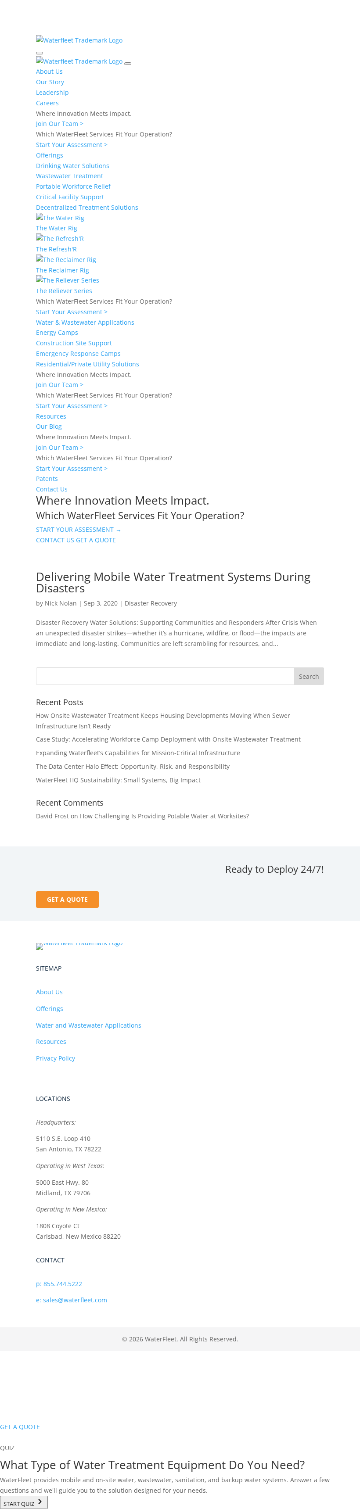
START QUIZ (20, 1504)
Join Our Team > (59, 123)
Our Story (50, 82)
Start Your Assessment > (72, 144)
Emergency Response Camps (78, 353)
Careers (47, 103)
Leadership (52, 92)
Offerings (49, 155)
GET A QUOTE (96, 540)
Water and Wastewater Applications (88, 1025)
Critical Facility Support (70, 197)
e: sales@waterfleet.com (71, 1300)
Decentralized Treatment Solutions (87, 207)
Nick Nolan (61, 603)
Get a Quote (67, 899)
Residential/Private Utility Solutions (87, 364)
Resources (51, 416)
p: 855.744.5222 (59, 1284)
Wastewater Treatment (69, 176)
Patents (47, 478)
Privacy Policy (55, 1058)
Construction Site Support (74, 343)
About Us (49, 71)
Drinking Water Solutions (72, 165)
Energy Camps (57, 332)
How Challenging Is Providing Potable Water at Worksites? (164, 816)
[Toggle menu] (39, 53)
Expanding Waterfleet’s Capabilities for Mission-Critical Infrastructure (138, 753)
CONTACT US (55, 540)
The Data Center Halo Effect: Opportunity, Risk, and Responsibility (133, 766)
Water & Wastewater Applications (85, 322)
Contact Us (52, 489)
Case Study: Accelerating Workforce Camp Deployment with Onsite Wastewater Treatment (168, 739)
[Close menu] (127, 63)
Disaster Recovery (151, 603)
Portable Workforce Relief (73, 186)
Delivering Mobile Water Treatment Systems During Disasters (173, 582)
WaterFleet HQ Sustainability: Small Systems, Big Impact (118, 780)
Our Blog (49, 426)
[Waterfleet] (79, 40)
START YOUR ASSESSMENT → (79, 529)
